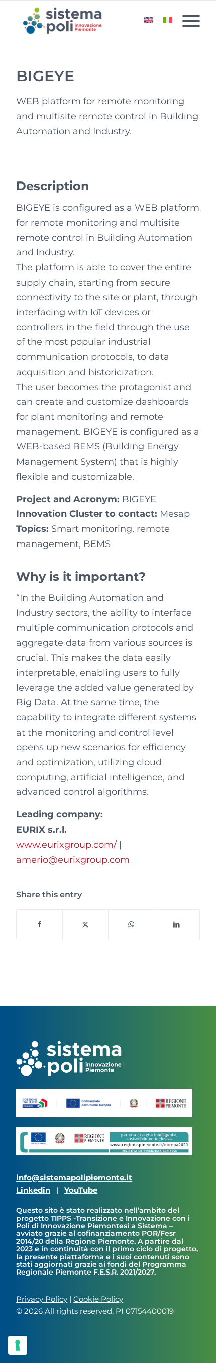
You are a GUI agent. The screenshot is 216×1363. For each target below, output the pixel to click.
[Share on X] (85, 925)
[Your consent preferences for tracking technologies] (17, 1345)
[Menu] (186, 21)
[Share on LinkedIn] (176, 925)
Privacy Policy (41, 1299)
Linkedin (33, 1190)
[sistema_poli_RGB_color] (89, 21)
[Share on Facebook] (39, 925)
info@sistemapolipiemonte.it (74, 1178)
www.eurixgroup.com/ (66, 844)
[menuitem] (186, 21)
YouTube (80, 1190)
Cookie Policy (98, 1299)
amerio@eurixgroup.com (73, 859)
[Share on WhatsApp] (131, 925)
